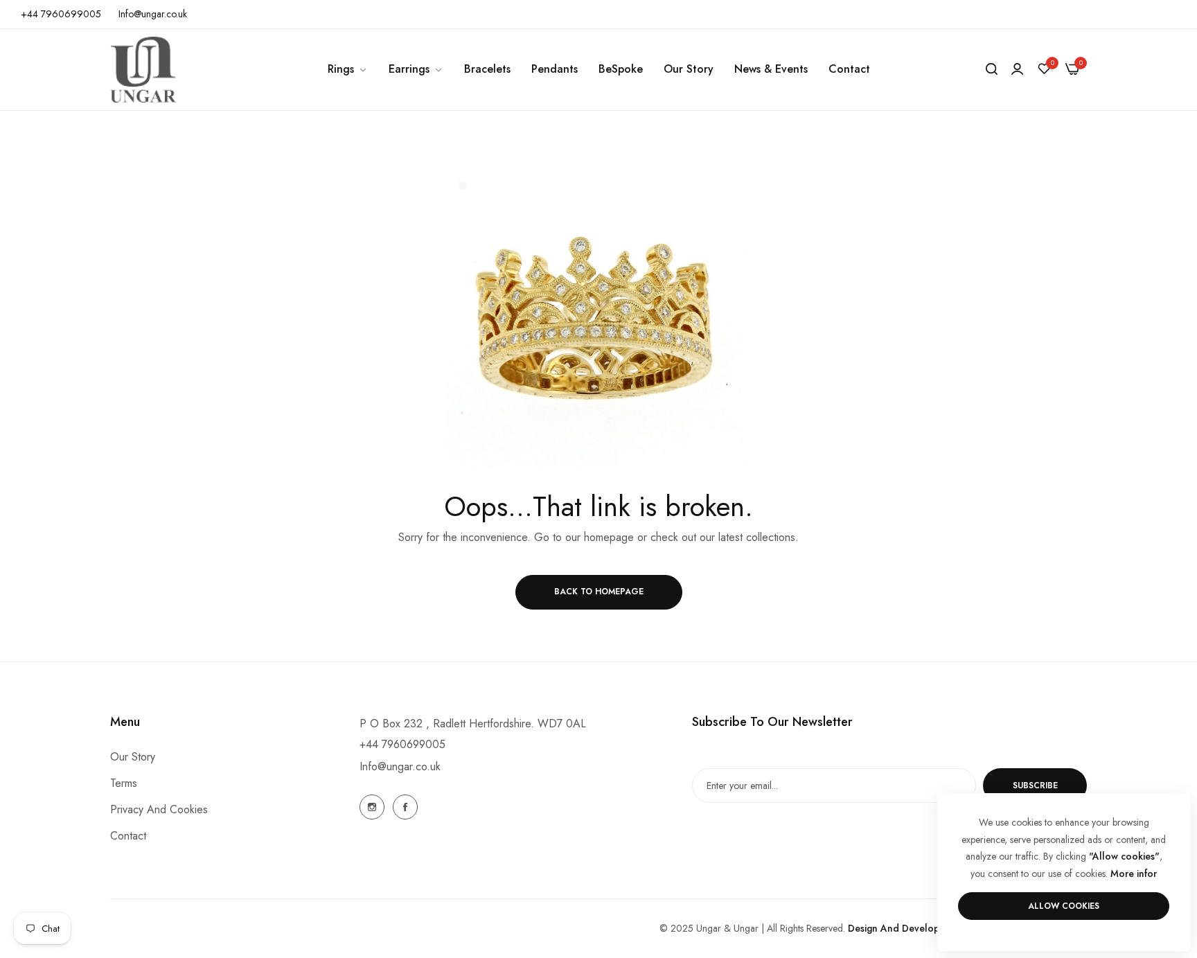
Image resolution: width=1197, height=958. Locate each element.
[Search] (992, 69)
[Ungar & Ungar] (143, 70)
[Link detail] (372, 807)
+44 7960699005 (402, 744)
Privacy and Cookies (159, 810)
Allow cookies (1063, 906)
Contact (128, 836)
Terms (123, 784)
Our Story (132, 757)
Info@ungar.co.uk (400, 766)
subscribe (1035, 785)
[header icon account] (1017, 69)
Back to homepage (599, 591)
